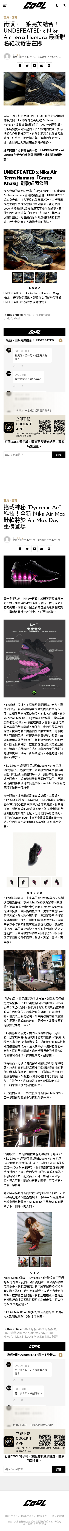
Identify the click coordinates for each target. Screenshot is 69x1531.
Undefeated (12, 318)
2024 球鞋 (30, 1329)
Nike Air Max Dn (33, 1336)
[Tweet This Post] (27, 65)
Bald (18, 55)
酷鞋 (14, 17)
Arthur (19, 538)
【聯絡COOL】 (26, 1516)
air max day (37, 1333)
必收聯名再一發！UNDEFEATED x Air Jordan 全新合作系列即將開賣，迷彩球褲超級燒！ (34, 155)
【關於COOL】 (10, 1516)
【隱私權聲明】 (57, 1516)
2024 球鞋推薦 (47, 1329)
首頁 (6, 17)
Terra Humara (40, 314)
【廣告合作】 (42, 1516)
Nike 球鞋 (51, 1336)
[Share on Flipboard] (34, 65)
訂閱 (59, 454)
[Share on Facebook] (20, 65)
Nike (27, 314)
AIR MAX (23, 1333)
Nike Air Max (12, 1336)
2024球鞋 (10, 1333)
